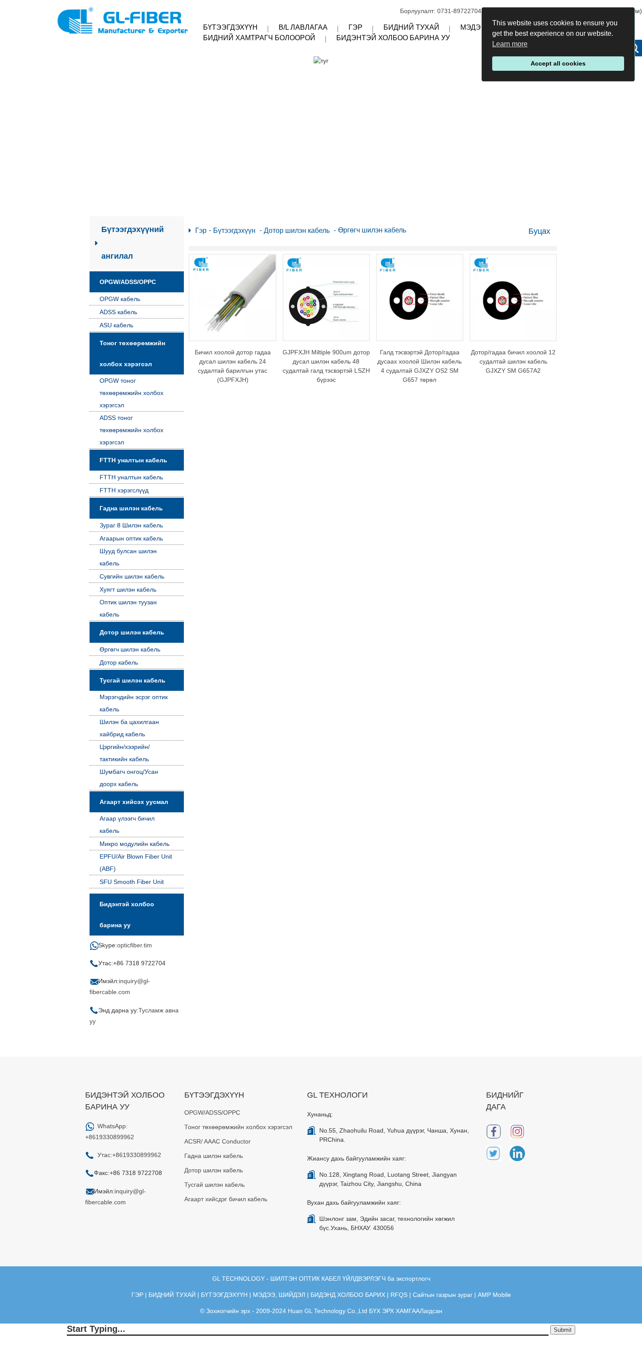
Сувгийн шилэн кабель (132, 576)
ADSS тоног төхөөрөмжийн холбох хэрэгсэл (131, 430)
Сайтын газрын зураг (443, 1294)
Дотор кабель (119, 662)
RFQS (398, 1294)
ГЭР (137, 1294)
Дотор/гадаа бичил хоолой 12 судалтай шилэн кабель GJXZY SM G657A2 (513, 361)
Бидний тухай (411, 27)
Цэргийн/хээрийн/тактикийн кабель (125, 752)
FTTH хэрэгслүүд (124, 490)
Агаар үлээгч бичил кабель (127, 824)
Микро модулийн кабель (134, 843)
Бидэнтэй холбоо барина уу (393, 38)
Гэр (355, 27)
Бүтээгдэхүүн (230, 27)
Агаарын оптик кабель (131, 538)
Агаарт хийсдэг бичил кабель (225, 1199)
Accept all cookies (558, 63)
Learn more (510, 44)
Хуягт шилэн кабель (128, 589)
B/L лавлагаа (303, 27)
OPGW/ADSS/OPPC (128, 281)
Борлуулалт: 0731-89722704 (440, 10)
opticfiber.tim (134, 945)
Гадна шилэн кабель (131, 508)
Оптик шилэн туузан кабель (128, 608)
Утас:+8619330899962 (129, 1154)
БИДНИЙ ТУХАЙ (172, 1294)
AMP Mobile (494, 1294)
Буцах (539, 231)
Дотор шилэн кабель (132, 632)
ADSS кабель (118, 311)
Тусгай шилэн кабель (133, 680)
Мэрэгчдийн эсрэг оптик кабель (134, 703)
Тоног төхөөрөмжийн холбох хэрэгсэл (132, 353)
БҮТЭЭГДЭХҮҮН (224, 1294)
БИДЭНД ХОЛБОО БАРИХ (348, 1294)
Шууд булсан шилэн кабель (128, 557)
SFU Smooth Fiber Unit (132, 881)
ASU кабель (116, 325)
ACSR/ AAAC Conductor (217, 1141)
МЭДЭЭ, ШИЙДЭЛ (279, 1294)
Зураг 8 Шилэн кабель (131, 525)
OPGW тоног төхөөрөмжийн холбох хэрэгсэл (131, 393)
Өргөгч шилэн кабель (130, 649)
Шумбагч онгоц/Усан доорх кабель (129, 777)
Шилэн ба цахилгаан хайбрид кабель (129, 728)
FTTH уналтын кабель (133, 460)
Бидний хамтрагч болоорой (259, 38)
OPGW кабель (120, 298)
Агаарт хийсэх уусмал (134, 801)
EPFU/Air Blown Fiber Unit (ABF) (136, 862)
